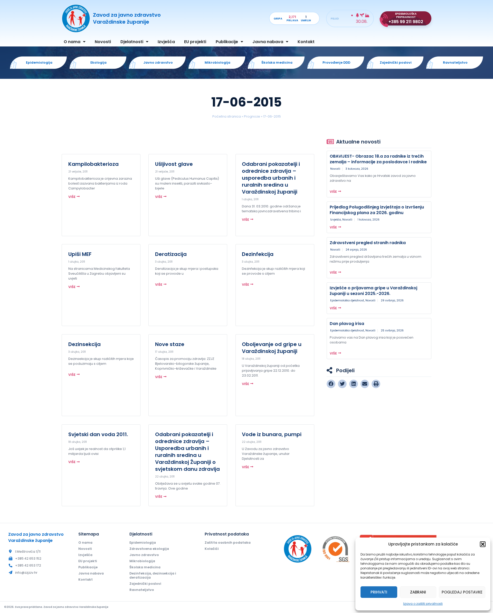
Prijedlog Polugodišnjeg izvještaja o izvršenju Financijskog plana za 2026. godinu (377, 210)
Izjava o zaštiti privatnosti (423, 603)
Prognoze (252, 116)
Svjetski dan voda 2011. (98, 434)
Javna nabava (267, 42)
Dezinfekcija (257, 254)
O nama (72, 42)
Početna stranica (226, 116)
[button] (482, 544)
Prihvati (379, 592)
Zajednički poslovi (145, 583)
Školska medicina (144, 567)
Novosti (103, 42)
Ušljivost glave (174, 164)
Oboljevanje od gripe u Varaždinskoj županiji (271, 348)
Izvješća (166, 42)
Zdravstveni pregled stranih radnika (368, 243)
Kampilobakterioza (93, 164)
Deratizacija (171, 254)
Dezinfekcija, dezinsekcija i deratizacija (152, 575)
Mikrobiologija (142, 561)
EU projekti (195, 42)
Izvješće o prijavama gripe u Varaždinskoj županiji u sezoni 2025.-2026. (373, 290)
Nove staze (169, 344)
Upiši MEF (79, 254)
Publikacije (227, 42)
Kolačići (212, 549)
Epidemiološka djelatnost (347, 300)
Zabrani (418, 592)
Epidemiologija (142, 542)
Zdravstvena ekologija (149, 549)
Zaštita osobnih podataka (228, 542)
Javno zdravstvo (144, 555)
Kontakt (306, 42)
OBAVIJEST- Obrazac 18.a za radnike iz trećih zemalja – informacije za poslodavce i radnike (378, 159)
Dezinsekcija (84, 344)
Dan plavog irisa (347, 324)
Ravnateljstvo (141, 590)
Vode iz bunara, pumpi (271, 434)
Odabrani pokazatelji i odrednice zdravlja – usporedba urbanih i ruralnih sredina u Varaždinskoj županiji (271, 177)
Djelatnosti (131, 42)
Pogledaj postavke (462, 592)
